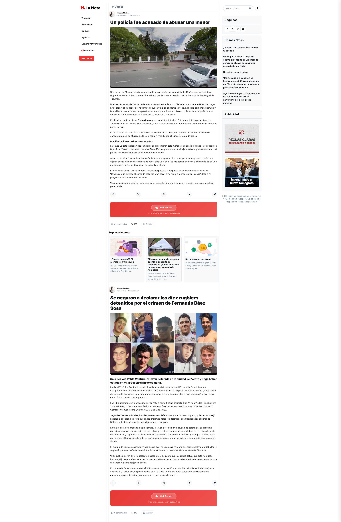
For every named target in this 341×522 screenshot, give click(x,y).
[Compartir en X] (138, 194)
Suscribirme (86, 58)
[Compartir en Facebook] (113, 194)
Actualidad (87, 24)
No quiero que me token (198, 259)
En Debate (89, 50)
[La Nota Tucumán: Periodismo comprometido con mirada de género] (91, 7)
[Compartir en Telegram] (189, 194)
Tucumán (86, 18)
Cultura (85, 31)
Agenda (86, 37)
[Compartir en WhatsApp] (164, 194)
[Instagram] (238, 29)
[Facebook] (227, 29)
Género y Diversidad (92, 43)
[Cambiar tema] (257, 8)
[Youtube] (243, 29)
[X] (232, 29)
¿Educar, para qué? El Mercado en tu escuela (122, 260)
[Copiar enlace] (214, 194)
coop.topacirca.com (247, 201)
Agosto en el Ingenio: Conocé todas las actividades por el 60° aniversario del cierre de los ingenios (241, 98)
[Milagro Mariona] (113, 14)
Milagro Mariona (123, 13)
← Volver (117, 6)
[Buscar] (250, 8)
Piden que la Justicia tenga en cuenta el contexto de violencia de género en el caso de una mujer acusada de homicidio (163, 264)
